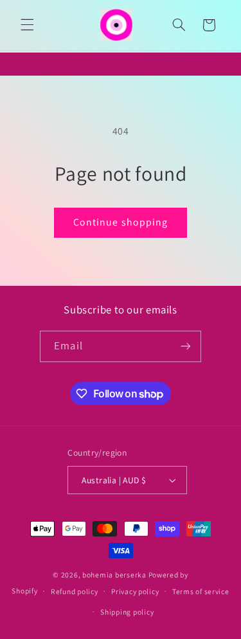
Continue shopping (120, 222)
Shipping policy (127, 612)
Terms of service (200, 591)
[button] (27, 25)
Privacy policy (135, 591)
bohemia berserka (114, 574)
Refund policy (74, 591)
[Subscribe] (185, 346)
